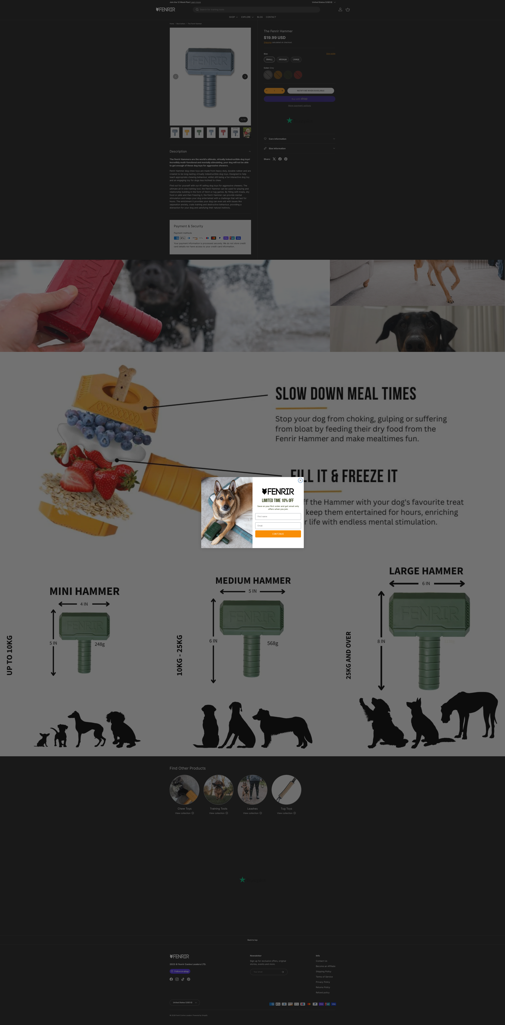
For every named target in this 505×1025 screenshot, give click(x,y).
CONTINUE (278, 533)
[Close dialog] (300, 480)
